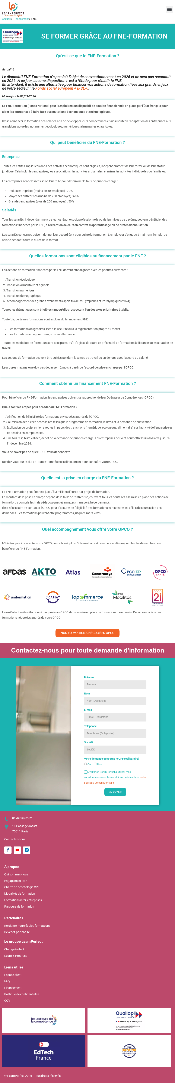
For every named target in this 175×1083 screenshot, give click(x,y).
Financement (21, 18)
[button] (169, 9)
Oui (90, 764)
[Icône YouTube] (17, 850)
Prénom (89, 677)
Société (88, 742)
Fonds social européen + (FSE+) (61, 88)
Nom (87, 693)
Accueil (6, 18)
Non (99, 764)
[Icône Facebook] (8, 850)
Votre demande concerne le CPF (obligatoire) (111, 758)
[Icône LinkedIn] (26, 850)
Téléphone (90, 726)
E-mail (88, 709)
